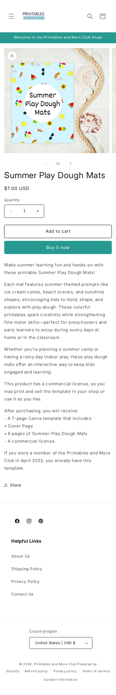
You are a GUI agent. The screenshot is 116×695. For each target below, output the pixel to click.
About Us (20, 556)
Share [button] (15, 485)
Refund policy (36, 671)
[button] (11, 16)
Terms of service (96, 671)
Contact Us (22, 594)
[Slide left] (45, 163)
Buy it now (58, 247)
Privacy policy (65, 671)
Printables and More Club (55, 664)
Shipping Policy (26, 568)
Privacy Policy (25, 581)
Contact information (61, 680)
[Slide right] (70, 163)
